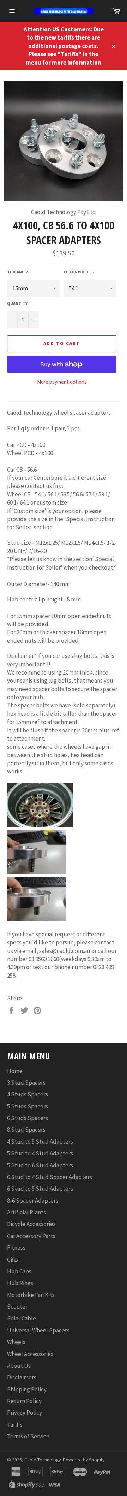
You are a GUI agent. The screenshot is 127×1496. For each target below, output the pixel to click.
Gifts (12, 1260)
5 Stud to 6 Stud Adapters (40, 1165)
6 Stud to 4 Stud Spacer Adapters (49, 1177)
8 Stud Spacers (26, 1129)
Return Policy (24, 1401)
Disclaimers (21, 1377)
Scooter (17, 1307)
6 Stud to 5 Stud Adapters (40, 1188)
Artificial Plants (26, 1212)
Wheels (16, 1342)
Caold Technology (42, 1460)
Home (15, 1071)
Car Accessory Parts (31, 1236)
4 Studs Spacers (27, 1094)
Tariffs (15, 1425)
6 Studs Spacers (27, 1118)
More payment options (62, 381)
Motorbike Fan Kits (31, 1295)
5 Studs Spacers (27, 1106)
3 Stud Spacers (26, 1082)
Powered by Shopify (83, 1460)
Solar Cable (21, 1318)
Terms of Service (28, 1436)
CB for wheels (79, 272)
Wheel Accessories (30, 1354)
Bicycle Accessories (31, 1224)
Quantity (17, 303)
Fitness (16, 1247)
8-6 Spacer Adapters (32, 1201)
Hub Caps (19, 1271)
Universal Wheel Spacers (38, 1330)
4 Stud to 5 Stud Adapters (40, 1141)
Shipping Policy (27, 1389)
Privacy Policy (24, 1413)
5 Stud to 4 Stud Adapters (40, 1153)
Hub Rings (20, 1283)
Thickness (18, 272)
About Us (19, 1366)
